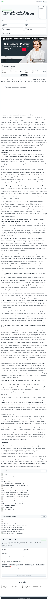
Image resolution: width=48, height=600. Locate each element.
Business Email (5, 553)
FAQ (34, 1)
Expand (44, 470)
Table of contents (12, 564)
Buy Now (24, 75)
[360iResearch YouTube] (39, 2)
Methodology (4, 564)
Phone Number (5, 558)
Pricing (33, 564)
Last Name (26, 549)
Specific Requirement (6, 566)
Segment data (27, 564)
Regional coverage (19, 564)
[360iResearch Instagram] (41, 2)
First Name (4, 549)
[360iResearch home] (5, 2)
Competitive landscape (40, 564)
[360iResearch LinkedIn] (37, 2)
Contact (29, 1)
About (24, 1)
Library (20, 1)
